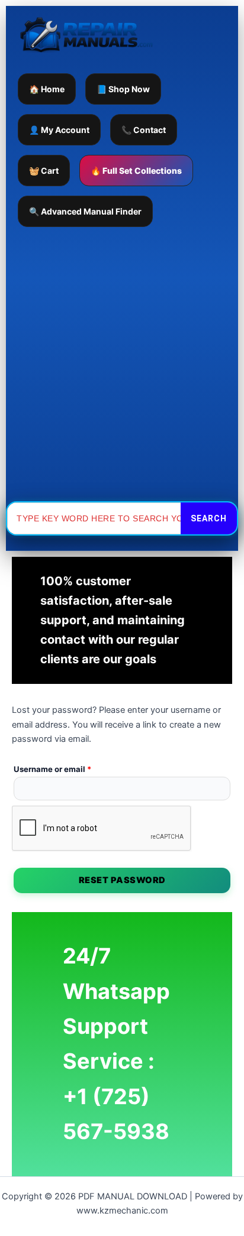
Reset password (122, 880)
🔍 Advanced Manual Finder (85, 211)
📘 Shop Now (123, 89)
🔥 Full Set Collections (136, 171)
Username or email (69, 767)
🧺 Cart (44, 171)
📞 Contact (143, 130)
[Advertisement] (122, 364)
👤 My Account (59, 130)
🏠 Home (47, 89)
